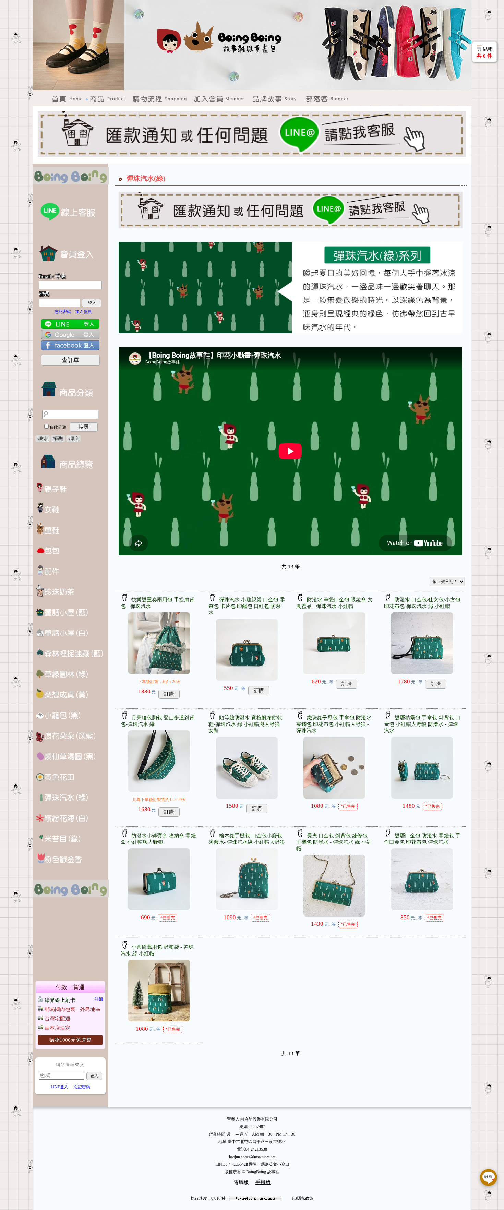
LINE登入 (59, 1087)
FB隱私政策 (302, 1198)
